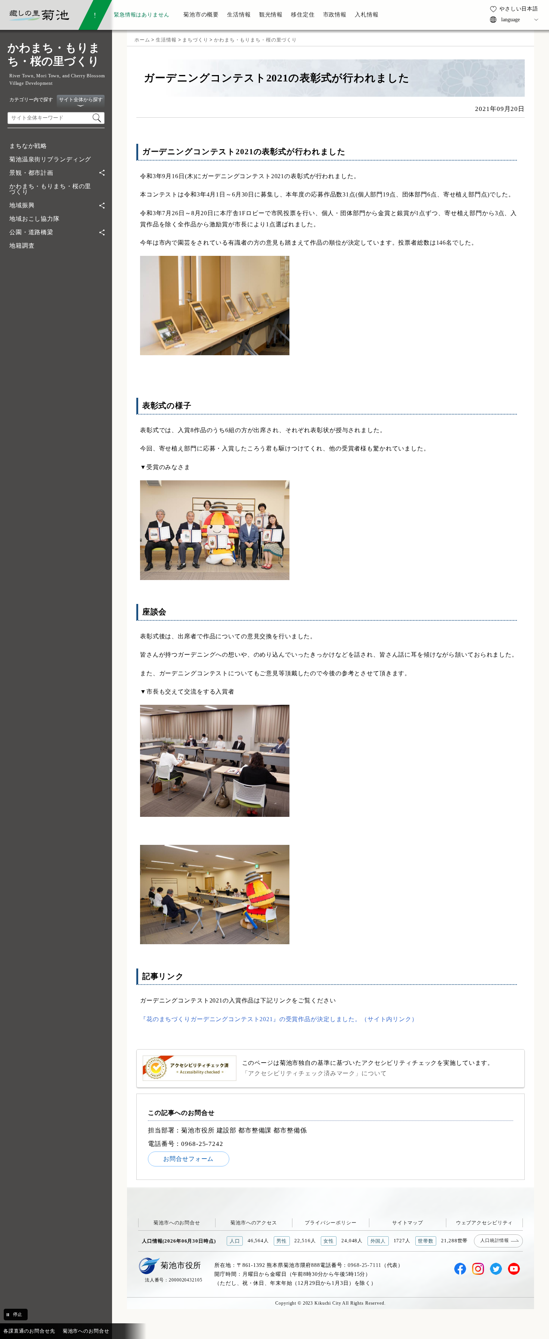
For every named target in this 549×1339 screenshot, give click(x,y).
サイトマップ (407, 1222)
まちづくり (195, 40)
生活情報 (166, 40)
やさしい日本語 (518, 9)
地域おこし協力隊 (34, 219)
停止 (17, 1314)
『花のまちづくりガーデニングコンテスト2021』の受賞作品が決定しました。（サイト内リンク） (279, 1019)
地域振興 (21, 205)
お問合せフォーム (188, 1159)
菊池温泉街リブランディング (50, 159)
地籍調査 (21, 245)
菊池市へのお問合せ (176, 1222)
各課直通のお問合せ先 (29, 1331)
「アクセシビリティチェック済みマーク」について (314, 1073)
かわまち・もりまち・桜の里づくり (50, 189)
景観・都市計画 (31, 173)
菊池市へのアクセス (253, 1222)
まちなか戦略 (28, 146)
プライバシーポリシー (331, 1222)
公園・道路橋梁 (31, 232)
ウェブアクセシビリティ (484, 1222)
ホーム (142, 40)
